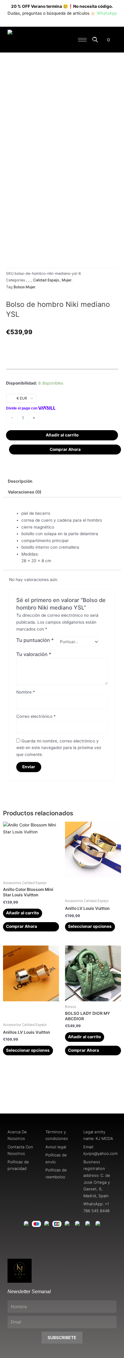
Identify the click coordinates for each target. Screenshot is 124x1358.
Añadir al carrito (62, 435)
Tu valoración (33, 654)
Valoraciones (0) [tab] (25, 492)
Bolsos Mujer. (25, 287)
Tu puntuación (35, 640)
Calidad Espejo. (46, 280)
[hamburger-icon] (82, 40)
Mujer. (67, 280)
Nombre (25, 692)
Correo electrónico (36, 716)
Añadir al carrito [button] (22, 912)
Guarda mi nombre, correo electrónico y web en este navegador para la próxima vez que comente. (58, 748)
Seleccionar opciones (90, 926)
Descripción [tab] (20, 481)
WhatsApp (107, 13)
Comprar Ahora (65, 449)
